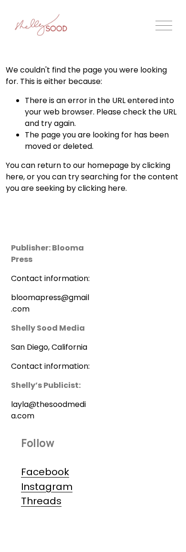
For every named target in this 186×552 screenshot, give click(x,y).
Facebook (45, 472)
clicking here (101, 188)
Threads (41, 501)
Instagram (46, 486)
